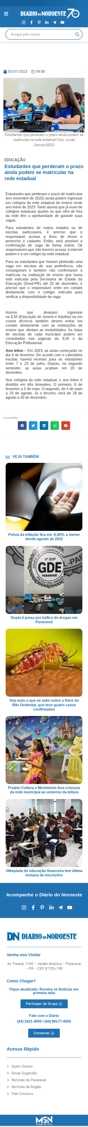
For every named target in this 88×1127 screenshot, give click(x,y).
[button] (22, 425)
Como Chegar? (21, 981)
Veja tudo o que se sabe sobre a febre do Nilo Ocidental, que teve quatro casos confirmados (44, 704)
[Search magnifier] (77, 34)
